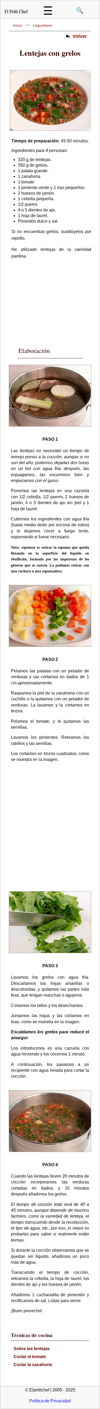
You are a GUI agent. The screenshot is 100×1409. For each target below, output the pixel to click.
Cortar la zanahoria (33, 1364)
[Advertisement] (51, 299)
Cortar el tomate (30, 1356)
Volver (80, 36)
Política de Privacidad (50, 1401)
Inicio (17, 25)
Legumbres (42, 25)
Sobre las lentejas (32, 1348)
